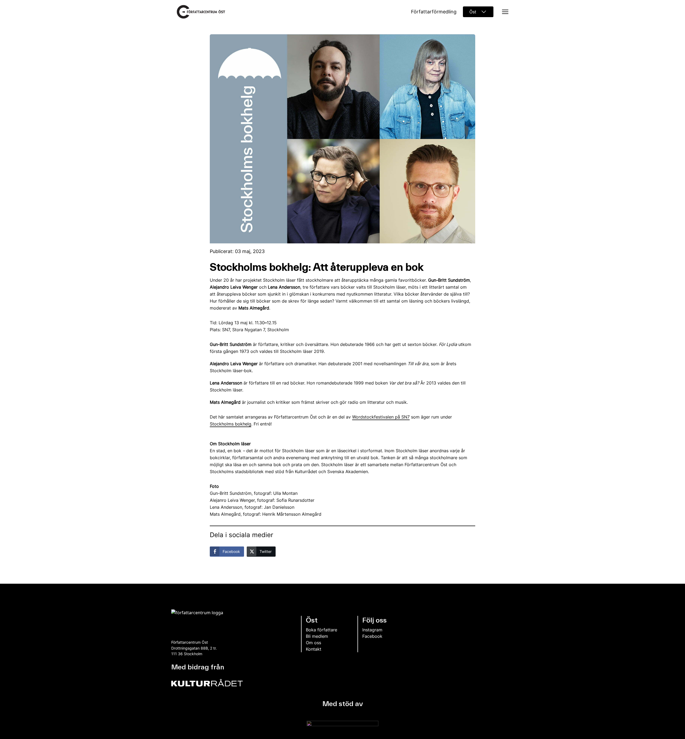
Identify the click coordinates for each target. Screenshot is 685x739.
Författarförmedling (433, 11)
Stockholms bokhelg (230, 424)
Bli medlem (317, 636)
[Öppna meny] (503, 11)
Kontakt (313, 649)
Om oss (313, 642)
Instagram (372, 629)
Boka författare (321, 629)
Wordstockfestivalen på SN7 (381, 417)
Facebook (372, 636)
